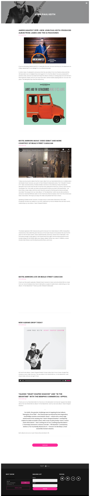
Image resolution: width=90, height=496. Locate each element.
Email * (34, 483)
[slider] (69, 380)
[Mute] (65, 380)
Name (34, 477)
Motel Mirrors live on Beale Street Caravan (41, 277)
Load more (45, 445)
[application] (45, 380)
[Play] (20, 380)
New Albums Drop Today (31, 322)
